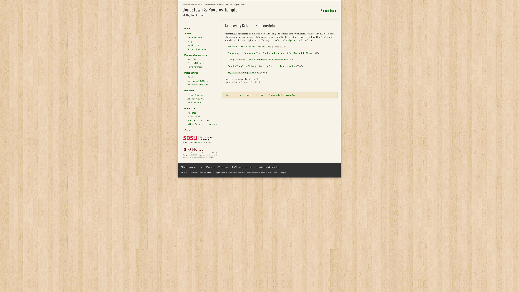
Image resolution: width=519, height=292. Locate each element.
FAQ (190, 41)
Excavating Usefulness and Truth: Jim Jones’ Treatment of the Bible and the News (270, 53)
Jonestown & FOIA (196, 98)
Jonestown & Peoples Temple (210, 9)
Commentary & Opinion (198, 80)
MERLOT (194, 155)
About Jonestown (196, 37)
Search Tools (328, 10)
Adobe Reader (265, 167)
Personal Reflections (197, 63)
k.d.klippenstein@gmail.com (299, 40)
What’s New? (194, 45)
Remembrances (195, 66)
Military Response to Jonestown (202, 124)
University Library (199, 142)
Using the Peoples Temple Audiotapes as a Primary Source (258, 59)
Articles (191, 77)
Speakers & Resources (198, 120)
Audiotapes (193, 112)
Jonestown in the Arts (198, 84)
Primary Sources (195, 95)
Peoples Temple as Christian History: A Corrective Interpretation (262, 66)
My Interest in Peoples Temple (244, 72)
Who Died (192, 59)
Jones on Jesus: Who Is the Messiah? (246, 46)
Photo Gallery (194, 116)
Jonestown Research (197, 102)
